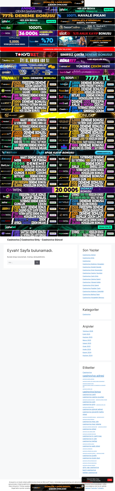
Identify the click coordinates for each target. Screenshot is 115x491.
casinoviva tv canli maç (92, 436)
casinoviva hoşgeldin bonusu (89, 417)
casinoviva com (89, 402)
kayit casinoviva (89, 470)
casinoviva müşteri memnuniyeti (90, 426)
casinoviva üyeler (100, 453)
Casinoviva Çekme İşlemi (92, 279)
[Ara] (37, 262)
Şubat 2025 (87, 343)
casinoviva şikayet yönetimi (89, 465)
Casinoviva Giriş (88, 258)
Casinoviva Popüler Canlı (91, 288)
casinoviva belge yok (87, 389)
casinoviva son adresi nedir (89, 431)
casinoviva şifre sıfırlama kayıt (90, 460)
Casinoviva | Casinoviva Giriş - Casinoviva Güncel (35, 239)
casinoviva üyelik (90, 456)
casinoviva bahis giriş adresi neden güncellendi (93, 381)
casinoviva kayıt (100, 417)
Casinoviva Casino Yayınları (92, 273)
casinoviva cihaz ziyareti (101, 399)
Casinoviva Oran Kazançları (92, 270)
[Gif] (57, 115)
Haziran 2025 (87, 337)
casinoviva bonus (92, 391)
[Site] (28, 84)
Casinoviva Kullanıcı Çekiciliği (93, 291)
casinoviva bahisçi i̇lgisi (88, 383)
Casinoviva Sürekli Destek (92, 267)
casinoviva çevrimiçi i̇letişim (89, 453)
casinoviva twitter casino (88, 443)
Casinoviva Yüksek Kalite (92, 282)
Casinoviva (86, 261)
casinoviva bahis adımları (88, 379)
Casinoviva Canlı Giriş (90, 276)
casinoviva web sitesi (91, 446)
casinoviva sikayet (102, 426)
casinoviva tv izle (90, 439)
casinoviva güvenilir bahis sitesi (93, 413)
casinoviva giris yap (100, 404)
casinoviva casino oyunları (93, 397)
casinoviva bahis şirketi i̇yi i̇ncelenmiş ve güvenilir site (94, 386)
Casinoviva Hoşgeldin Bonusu (93, 297)
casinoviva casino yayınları (89, 399)
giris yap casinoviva (91, 467)
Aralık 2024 (87, 349)
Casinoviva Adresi (89, 255)
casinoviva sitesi (89, 429)
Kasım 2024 (87, 352)
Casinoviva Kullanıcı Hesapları (93, 264)
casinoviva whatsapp (87, 448)
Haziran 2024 (87, 355)
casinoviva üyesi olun (91, 458)
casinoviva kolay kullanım (88, 419)
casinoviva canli (89, 394)
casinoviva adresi (93, 375)
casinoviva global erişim (88, 407)
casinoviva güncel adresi (93, 409)
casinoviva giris (89, 404)
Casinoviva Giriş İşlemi (91, 285)
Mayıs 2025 (87, 340)
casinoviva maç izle (91, 422)
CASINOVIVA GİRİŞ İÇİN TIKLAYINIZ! (57, 49)
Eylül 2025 (86, 334)
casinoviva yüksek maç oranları (90, 451)
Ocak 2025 (86, 346)
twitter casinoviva (90, 473)
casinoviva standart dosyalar (89, 434)
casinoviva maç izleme (92, 424)
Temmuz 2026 (88, 331)
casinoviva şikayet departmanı (90, 463)
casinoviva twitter (90, 441)
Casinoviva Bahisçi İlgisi (91, 294)
